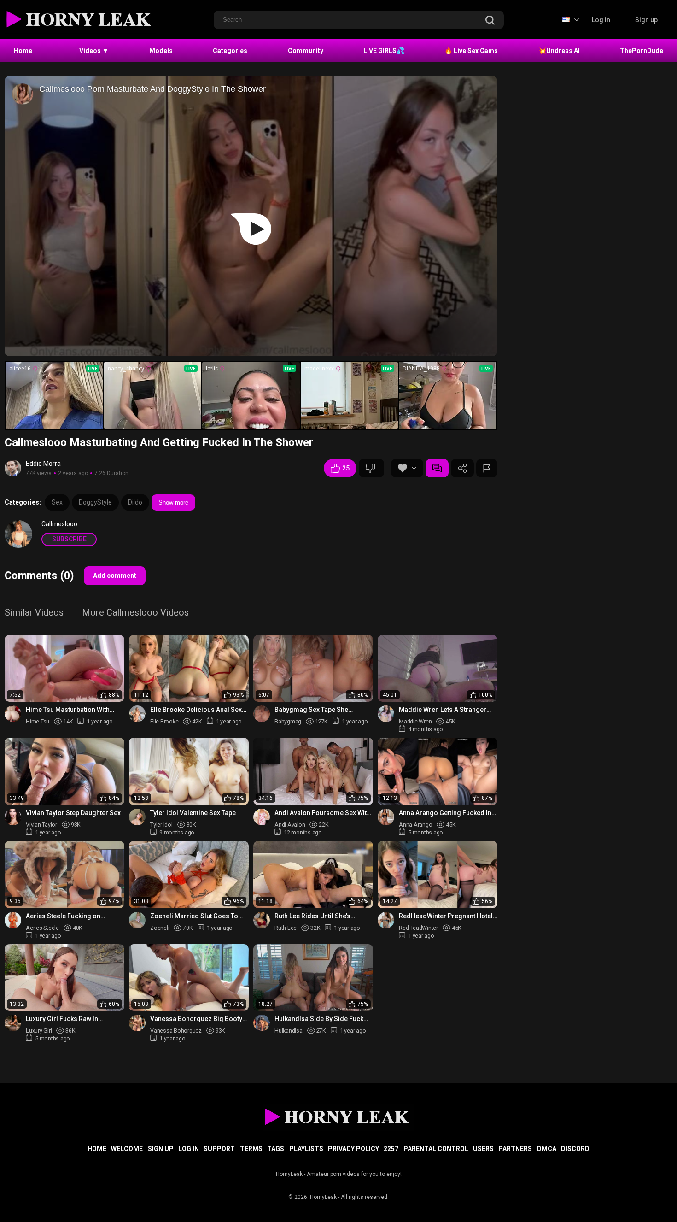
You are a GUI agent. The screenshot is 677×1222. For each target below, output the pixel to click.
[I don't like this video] (371, 468)
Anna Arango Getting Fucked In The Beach (445, 813)
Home (23, 50)
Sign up (646, 20)
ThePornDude (641, 50)
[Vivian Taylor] (13, 817)
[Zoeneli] (137, 920)
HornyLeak (323, 1197)
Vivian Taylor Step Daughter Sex (73, 813)
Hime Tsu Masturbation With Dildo (68, 710)
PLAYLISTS (306, 1148)
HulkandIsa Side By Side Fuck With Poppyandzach (318, 1019)
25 (346, 468)
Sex (57, 502)
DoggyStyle (95, 502)
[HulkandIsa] (261, 1023)
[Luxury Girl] (13, 1023)
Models (161, 50)
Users (483, 1148)
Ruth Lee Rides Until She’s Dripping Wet (312, 916)
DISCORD (575, 1148)
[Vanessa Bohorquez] (137, 1023)
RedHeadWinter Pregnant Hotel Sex (446, 916)
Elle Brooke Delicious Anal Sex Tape (196, 710)
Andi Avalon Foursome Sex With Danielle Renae (322, 813)
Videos (94, 50)
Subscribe (69, 539)
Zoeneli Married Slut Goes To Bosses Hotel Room (194, 916)
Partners (515, 1148)
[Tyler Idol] (137, 817)
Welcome (127, 1148)
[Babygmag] (261, 713)
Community (305, 50)
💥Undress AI (559, 50)
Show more (173, 502)
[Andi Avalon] (261, 817)
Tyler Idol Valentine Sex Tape (193, 813)
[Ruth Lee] (261, 920)
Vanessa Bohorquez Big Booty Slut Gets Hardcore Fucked (196, 1019)
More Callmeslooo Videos (135, 613)
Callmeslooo (59, 524)
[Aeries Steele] (13, 920)
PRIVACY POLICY (353, 1148)
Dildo (135, 502)
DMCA (546, 1148)
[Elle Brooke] (137, 713)
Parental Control (435, 1148)
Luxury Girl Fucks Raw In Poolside (62, 1019)
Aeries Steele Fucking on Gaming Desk (63, 916)
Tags (275, 1148)
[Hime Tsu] (13, 713)
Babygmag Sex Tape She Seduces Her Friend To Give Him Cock (323, 710)
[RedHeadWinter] (386, 920)
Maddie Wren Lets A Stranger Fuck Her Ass (442, 710)
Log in (601, 20)
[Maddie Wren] (386, 713)
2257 (391, 1148)
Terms (251, 1148)
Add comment (114, 575)
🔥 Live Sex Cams (471, 50)
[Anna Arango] (386, 817)
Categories (230, 50)
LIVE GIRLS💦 (383, 50)
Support (219, 1148)
